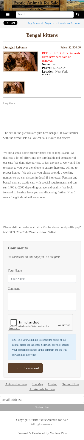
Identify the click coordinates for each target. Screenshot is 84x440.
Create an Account (69, 23)
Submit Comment (25, 368)
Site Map (37, 384)
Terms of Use (70, 384)
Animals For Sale (16, 384)
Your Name (15, 270)
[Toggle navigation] (7, 14)
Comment (14, 288)
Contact (52, 384)
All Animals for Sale (42, 389)
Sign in (49, 23)
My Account (35, 23)
